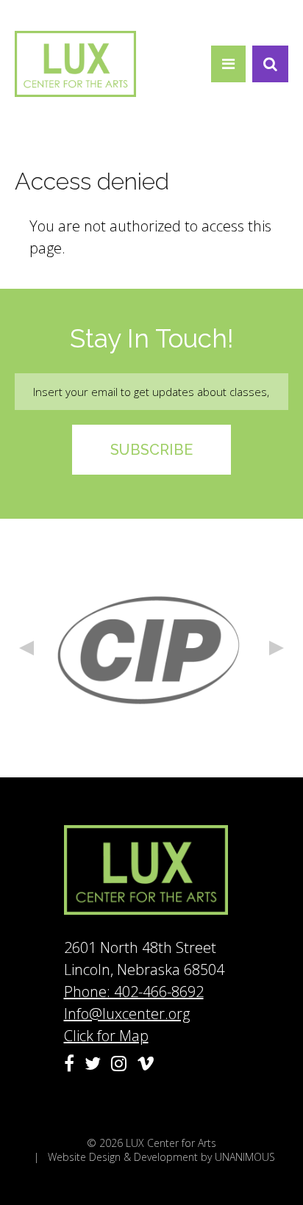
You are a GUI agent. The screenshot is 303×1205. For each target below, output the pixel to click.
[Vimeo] (145, 1063)
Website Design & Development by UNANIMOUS (161, 1157)
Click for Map (106, 1036)
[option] (151, 648)
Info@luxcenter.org (127, 1014)
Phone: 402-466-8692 (134, 991)
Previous (26, 648)
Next (276, 648)
